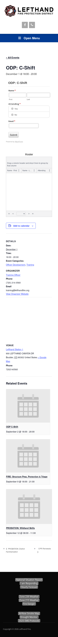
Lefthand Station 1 (14, 349)
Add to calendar (21, 225)
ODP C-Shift (12, 426)
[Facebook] (25, 25)
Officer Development (15, 264)
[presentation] (28, 406)
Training (30, 264)
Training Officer (13, 274)
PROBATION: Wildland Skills (20, 527)
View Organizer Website (17, 293)
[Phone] (32, 25)
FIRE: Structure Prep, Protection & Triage (26, 476)
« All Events (12, 57)
